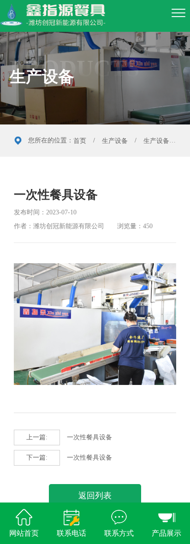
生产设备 (115, 140)
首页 (79, 140)
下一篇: (37, 457)
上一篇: (37, 437)
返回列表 (95, 495)
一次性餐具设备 (69, 437)
